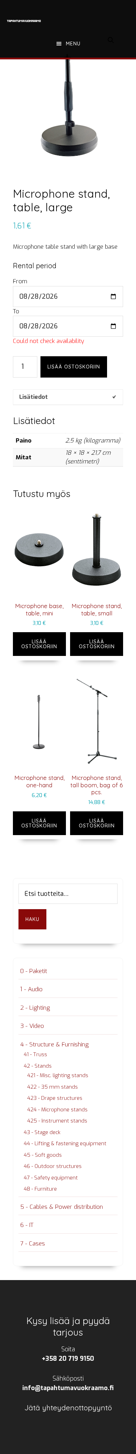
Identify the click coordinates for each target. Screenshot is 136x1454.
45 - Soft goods (43, 1155)
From (20, 281)
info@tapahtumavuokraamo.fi (68, 1388)
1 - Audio (31, 989)
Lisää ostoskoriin (73, 367)
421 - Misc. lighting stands (57, 1075)
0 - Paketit (33, 971)
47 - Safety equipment (51, 1177)
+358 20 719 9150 (68, 1358)
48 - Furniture (40, 1188)
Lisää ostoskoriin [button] (39, 644)
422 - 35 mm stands (52, 1086)
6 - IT (26, 1225)
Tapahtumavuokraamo (24, 21)
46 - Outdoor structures (53, 1166)
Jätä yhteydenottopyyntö (68, 1407)
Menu (73, 44)
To (16, 311)
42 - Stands (38, 1065)
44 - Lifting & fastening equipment (65, 1143)
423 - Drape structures (54, 1098)
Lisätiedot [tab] (33, 397)
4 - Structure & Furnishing (54, 1044)
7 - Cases (32, 1244)
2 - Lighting (35, 1008)
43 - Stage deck (42, 1132)
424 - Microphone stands (57, 1109)
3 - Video (32, 1026)
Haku (32, 919)
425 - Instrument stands (57, 1120)
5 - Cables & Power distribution (61, 1207)
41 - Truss (35, 1054)
